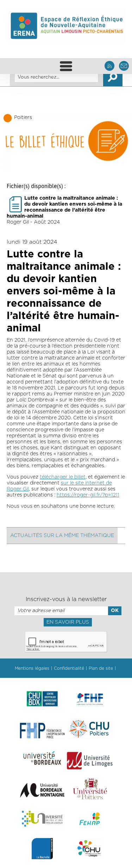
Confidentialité (69, 668)
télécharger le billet (63, 477)
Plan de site (101, 668)
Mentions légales (32, 668)
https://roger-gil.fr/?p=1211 (88, 495)
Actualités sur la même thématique (62, 535)
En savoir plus (67, 622)
